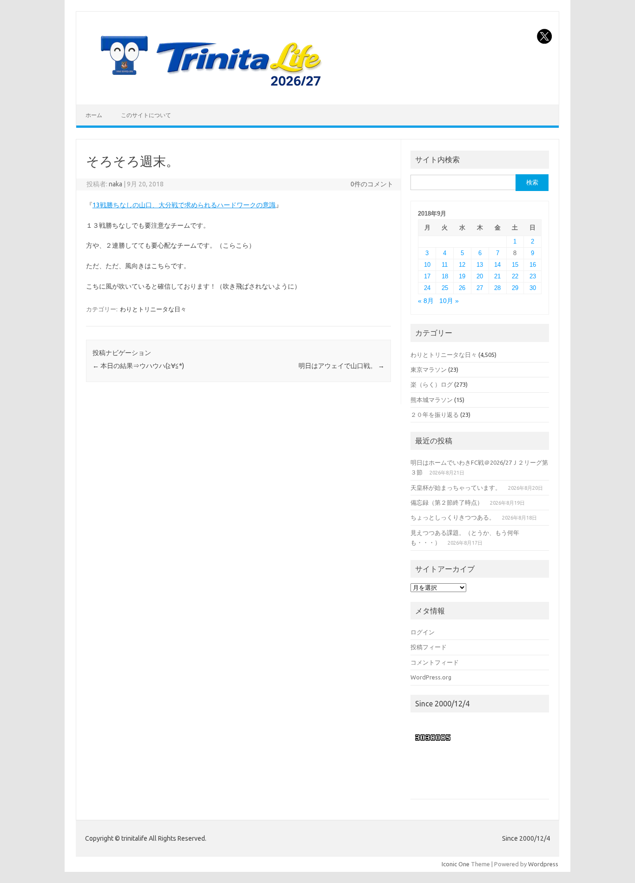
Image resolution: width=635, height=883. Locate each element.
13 (479, 264)
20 (479, 276)
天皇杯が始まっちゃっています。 (455, 487)
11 (445, 264)
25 (445, 287)
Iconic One (456, 864)
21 (497, 276)
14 (497, 264)
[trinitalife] (209, 88)
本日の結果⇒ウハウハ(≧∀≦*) (138, 365)
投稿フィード (428, 647)
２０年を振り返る (434, 414)
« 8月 (426, 300)
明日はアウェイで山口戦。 (341, 365)
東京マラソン (428, 369)
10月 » (449, 300)
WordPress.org (430, 677)
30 (532, 287)
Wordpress (543, 864)
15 (515, 264)
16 (532, 264)
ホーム (94, 115)
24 (427, 287)
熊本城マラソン (431, 399)
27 (479, 287)
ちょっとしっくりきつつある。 (452, 517)
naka (115, 184)
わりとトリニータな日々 (153, 309)
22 (515, 276)
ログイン (422, 632)
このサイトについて (146, 115)
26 (462, 287)
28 (497, 287)
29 (515, 287)
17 (427, 276)
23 (532, 276)
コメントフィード (434, 662)
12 (462, 264)
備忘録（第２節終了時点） (446, 502)
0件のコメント (372, 184)
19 (462, 276)
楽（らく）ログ (431, 384)
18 (445, 276)
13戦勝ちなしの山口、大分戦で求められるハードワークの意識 (184, 205)
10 (427, 264)
